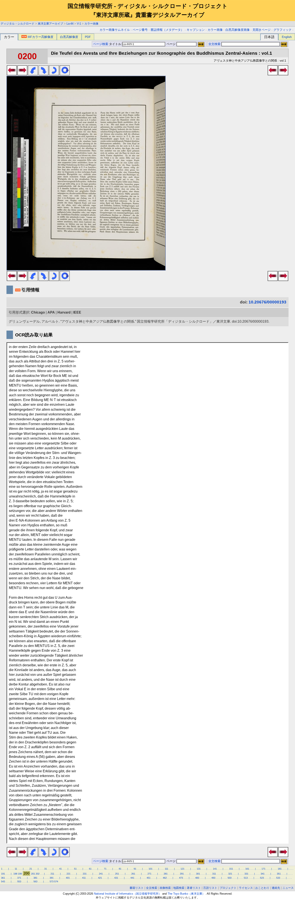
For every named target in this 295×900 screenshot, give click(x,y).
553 (19, 881)
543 (3, 881)
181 (280, 868)
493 (213, 878)
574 (56, 881)
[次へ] (22, 74)
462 (165, 878)
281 (166, 873)
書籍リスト (137, 887)
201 (33, 873)
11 (16, 868)
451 (149, 878)
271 (149, 873)
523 (262, 878)
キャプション (196, 29)
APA (51, 312)
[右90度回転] (43, 74)
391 (52, 878)
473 (181, 878)
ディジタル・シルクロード (17, 23)
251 (117, 873)
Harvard (64, 312)
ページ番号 (140, 29)
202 (38, 873)
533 (278, 878)
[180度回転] (54, 74)
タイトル (115, 44)
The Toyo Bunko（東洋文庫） (186, 893)
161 (247, 868)
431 (116, 878)
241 (101, 873)
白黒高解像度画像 (237, 29)
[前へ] (12, 74)
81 (120, 868)
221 (68, 873)
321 (230, 873)
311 (214, 873)
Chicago (38, 312)
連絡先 (276, 887)
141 (215, 868)
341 (263, 873)
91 (135, 868)
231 (85, 873)
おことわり (262, 887)
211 (52, 873)
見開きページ (261, 29)
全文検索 (214, 44)
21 (30, 868)
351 (279, 873)
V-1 (79, 23)
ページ (171, 44)
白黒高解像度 (69, 37)
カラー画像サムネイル (115, 29)
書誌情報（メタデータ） (167, 29)
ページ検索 (100, 44)
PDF (88, 37)
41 (60, 868)
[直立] (65, 74)
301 (198, 873)
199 (20, 873)
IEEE (77, 312)
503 (230, 878)
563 (35, 881)
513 (246, 878)
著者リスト (194, 887)
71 (105, 868)
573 (52, 881)
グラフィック (282, 29)
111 (166, 868)
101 (150, 868)
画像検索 (165, 887)
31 (45, 868)
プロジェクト (228, 887)
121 (182, 868)
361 (3, 878)
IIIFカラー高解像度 (40, 37)
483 (197, 878)
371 (19, 878)
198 (15, 873)
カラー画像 (91, 23)
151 (231, 868)
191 (3, 873)
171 (263, 868)
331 (246, 873)
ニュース (288, 887)
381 (35, 878)
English (287, 37)
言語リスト (210, 887)
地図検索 (178, 887)
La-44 (70, 23)
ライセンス (246, 887)
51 (75, 868)
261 (133, 873)
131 (199, 868)
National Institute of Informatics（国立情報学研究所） (127, 893)
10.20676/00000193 (267, 302)
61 (90, 868)
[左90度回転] (33, 74)
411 (84, 878)
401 (68, 878)
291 (182, 873)
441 (132, 878)
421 (100, 878)
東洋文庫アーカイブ (50, 23)
